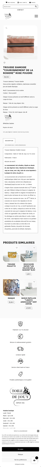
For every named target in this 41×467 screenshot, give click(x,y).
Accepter (20, 449)
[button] (38, 431)
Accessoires (14, 132)
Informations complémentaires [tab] (15, 145)
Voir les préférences (20, 460)
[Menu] (35, 15)
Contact (20, 10)
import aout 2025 (21, 132)
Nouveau (27, 132)
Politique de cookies (19, 464)
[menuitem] (10, 2)
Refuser (20, 454)
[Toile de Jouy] (17, 16)
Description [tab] (9, 140)
